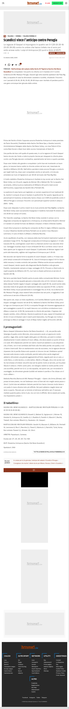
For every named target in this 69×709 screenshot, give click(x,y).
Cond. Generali (60, 675)
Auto (33, 660)
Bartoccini (52, 53)
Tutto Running (22, 666)
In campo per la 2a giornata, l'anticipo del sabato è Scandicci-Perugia (35, 460)
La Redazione (60, 662)
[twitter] (12, 65)
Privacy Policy (60, 673)
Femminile (18, 36)
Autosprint (35, 662)
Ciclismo (20, 664)
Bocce (20, 671)
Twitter (38, 697)
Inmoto (34, 664)
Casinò (33, 692)
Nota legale (59, 666)
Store (45, 669)
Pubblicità (34, 683)
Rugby (20, 662)
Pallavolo (11, 36)
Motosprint (35, 666)
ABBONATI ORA (57, 3)
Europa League (8, 669)
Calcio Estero (8, 671)
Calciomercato (8, 673)
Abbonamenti (47, 662)
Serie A (6, 662)
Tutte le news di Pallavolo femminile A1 (49, 452)
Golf (19, 669)
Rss (45, 660)
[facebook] (5, 65)
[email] (16, 65)
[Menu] (3, 3)
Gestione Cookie (61, 671)
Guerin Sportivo (36, 669)
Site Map (34, 687)
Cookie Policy (60, 669)
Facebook (25, 697)
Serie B (6, 664)
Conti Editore (35, 673)
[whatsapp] (9, 65)
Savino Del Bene (60, 53)
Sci (19, 660)
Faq (57, 664)
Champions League (9, 666)
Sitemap (46, 671)
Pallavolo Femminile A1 (29, 36)
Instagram (32, 697)
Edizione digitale (48, 666)
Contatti (58, 660)
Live (48, 3)
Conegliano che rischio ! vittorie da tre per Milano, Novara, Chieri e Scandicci (37, 463)
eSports (20, 673)
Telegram (44, 697)
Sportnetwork (36, 671)
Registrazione (35, 685)
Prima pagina (47, 664)
